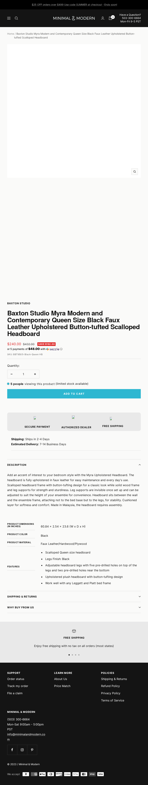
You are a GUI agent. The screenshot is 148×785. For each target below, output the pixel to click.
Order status (15, 679)
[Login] (102, 18)
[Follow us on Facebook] (12, 750)
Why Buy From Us (20, 607)
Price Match (62, 686)
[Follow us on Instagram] (22, 750)
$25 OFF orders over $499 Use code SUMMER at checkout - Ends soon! (74, 4)
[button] (74, 349)
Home (10, 33)
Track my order (17, 686)
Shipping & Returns (22, 596)
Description (16, 464)
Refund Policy (110, 686)
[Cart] (110, 18)
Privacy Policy (110, 693)
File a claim (15, 693)
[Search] (16, 18)
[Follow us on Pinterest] (32, 750)
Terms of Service (112, 700)
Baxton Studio (18, 303)
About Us (60, 679)
